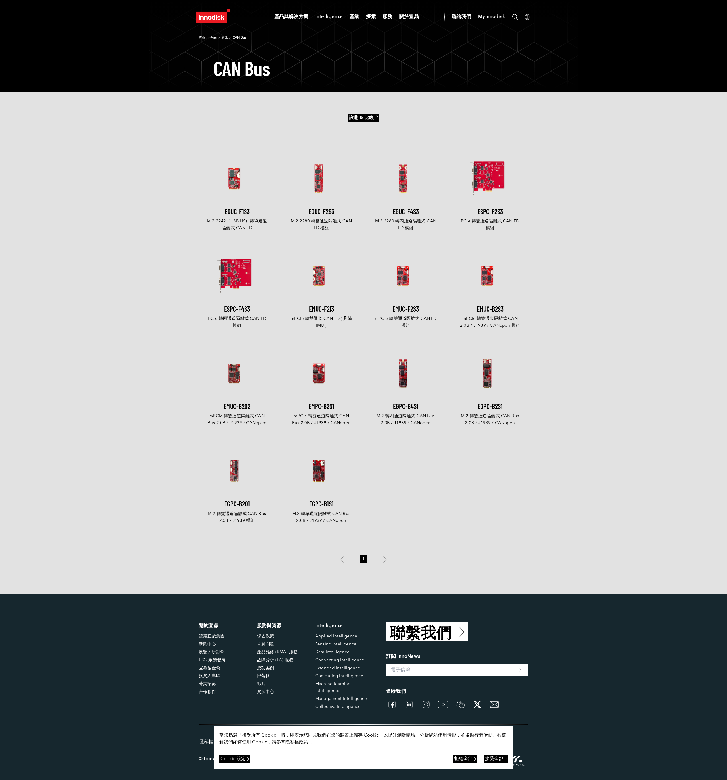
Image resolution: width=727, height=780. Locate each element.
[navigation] (329, 16)
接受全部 (494, 759)
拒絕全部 (463, 759)
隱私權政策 (296, 742)
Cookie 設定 (233, 759)
